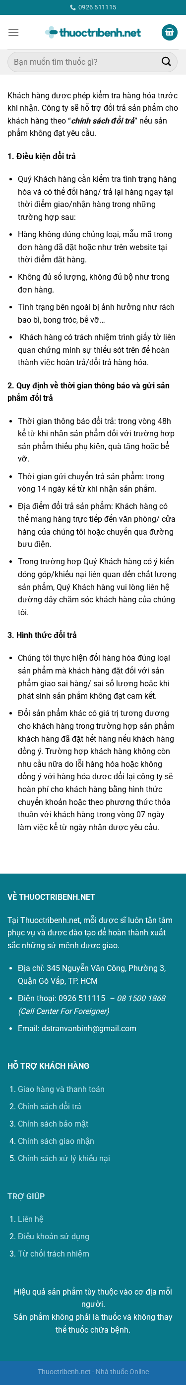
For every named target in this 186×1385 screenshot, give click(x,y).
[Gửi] (167, 62)
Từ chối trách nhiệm (53, 1254)
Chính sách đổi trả (49, 1106)
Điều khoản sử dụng (53, 1236)
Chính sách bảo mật (53, 1124)
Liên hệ (31, 1219)
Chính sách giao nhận (56, 1141)
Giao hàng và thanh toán (61, 1089)
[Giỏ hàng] (170, 32)
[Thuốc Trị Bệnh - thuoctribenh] (93, 32)
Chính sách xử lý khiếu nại (64, 1158)
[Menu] (13, 32)
